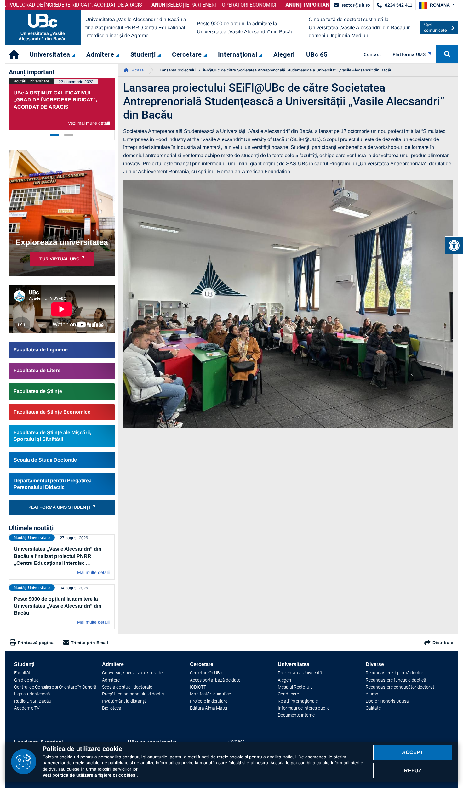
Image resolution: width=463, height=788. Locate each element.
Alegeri (284, 680)
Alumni (372, 693)
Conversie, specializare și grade (132, 672)
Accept (412, 752)
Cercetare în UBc (206, 672)
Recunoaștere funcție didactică (396, 680)
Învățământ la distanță (124, 701)
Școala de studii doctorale (127, 686)
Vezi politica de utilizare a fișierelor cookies (90, 775)
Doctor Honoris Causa (387, 701)
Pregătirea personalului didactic (133, 693)
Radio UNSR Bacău (32, 701)
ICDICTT (198, 686)
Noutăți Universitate (31, 81)
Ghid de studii (27, 680)
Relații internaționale (298, 701)
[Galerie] (288, 304)
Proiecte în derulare (208, 701)
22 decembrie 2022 (76, 81)
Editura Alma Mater (209, 708)
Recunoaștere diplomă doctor (394, 672)
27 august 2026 (74, 538)
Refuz (412, 770)
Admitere (111, 680)
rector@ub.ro (356, 5)
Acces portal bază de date (215, 680)
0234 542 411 (398, 5)
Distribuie (442, 642)
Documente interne (296, 714)
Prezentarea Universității (302, 672)
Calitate (373, 708)
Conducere (288, 693)
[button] (437, 5)
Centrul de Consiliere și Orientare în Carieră (55, 686)
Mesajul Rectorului (296, 686)
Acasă (137, 70)
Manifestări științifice (210, 693)
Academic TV (27, 708)
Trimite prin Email (89, 642)
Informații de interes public (303, 708)
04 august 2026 (74, 588)
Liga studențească (32, 693)
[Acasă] (14, 54)
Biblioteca (111, 708)
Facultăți (22, 672)
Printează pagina (36, 642)
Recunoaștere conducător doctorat (400, 686)
